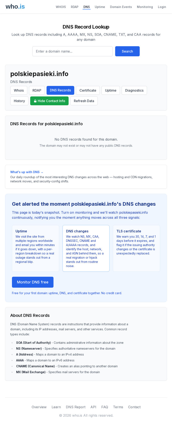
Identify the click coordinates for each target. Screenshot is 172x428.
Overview (39, 407)
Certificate (87, 90)
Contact (134, 407)
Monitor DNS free (32, 282)
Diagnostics (134, 90)
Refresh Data (84, 101)
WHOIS (61, 7)
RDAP (74, 7)
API (93, 407)
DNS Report (75, 407)
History (19, 101)
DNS (86, 7)
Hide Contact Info (51, 101)
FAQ (104, 407)
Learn (56, 407)
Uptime (100, 7)
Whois (19, 90)
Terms (118, 407)
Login (162, 7)
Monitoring (145, 7)
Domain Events (121, 7)
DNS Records (60, 90)
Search (127, 51)
